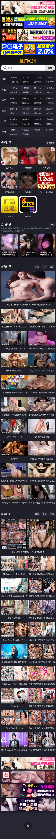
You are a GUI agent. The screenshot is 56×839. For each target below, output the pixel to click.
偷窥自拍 (13, 109)
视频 (4, 89)
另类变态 (50, 103)
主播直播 (38, 92)
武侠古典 (50, 119)
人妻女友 (38, 119)
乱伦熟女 (38, 103)
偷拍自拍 (26, 98)
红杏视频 (13, 134)
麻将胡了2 (14, 82)
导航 (4, 131)
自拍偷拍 (26, 88)
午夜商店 (26, 130)
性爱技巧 (50, 124)
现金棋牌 (38, 82)
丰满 (37, 514)
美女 (37, 266)
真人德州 (26, 77)
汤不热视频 (50, 130)
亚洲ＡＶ (13, 88)
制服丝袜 (13, 103)
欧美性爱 (50, 98)
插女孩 (14, 130)
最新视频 (6, 266)
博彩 (4, 79)
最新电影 (6, 514)
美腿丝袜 (13, 113)
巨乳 (44, 266)
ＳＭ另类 (50, 92)
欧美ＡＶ (38, 88)
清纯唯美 (26, 113)
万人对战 (38, 77)
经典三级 (26, 103)
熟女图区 (38, 113)
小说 (4, 121)
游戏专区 (50, 77)
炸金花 (26, 82)
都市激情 (13, 119)
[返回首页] (52, 833)
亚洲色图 (26, 109)
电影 (4, 100)
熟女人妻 (13, 92)
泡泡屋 (26, 134)
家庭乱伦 (26, 119)
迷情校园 (13, 124)
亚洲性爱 (13, 98)
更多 (52, 266)
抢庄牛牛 (50, 82)
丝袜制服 (26, 92)
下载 (52, 224)
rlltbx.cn (28, 61)
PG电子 (14, 77)
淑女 (44, 514)
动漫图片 (50, 109)
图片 (4, 110)
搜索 (50, 67)
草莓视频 (38, 130)
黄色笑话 (38, 124)
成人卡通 (38, 98)
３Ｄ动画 (50, 88)
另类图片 (50, 113)
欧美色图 (38, 109)
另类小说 (26, 124)
